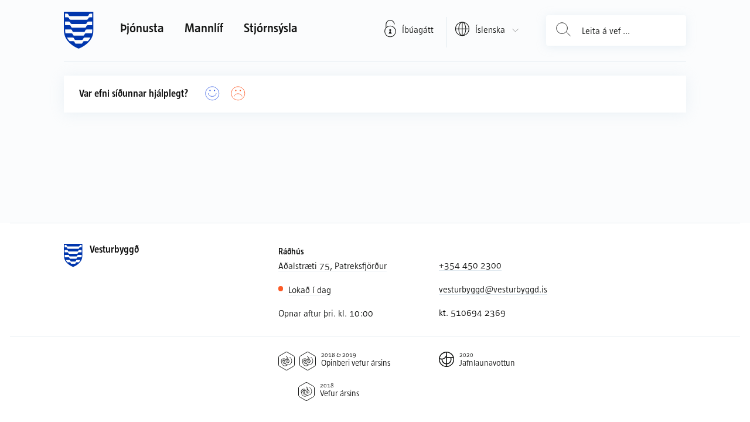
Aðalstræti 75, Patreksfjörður (332, 265)
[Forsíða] (79, 30)
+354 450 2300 (470, 265)
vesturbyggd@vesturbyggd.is (493, 289)
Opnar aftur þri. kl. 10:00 (325, 313)
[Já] (213, 93)
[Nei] (238, 93)
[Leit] (564, 30)
